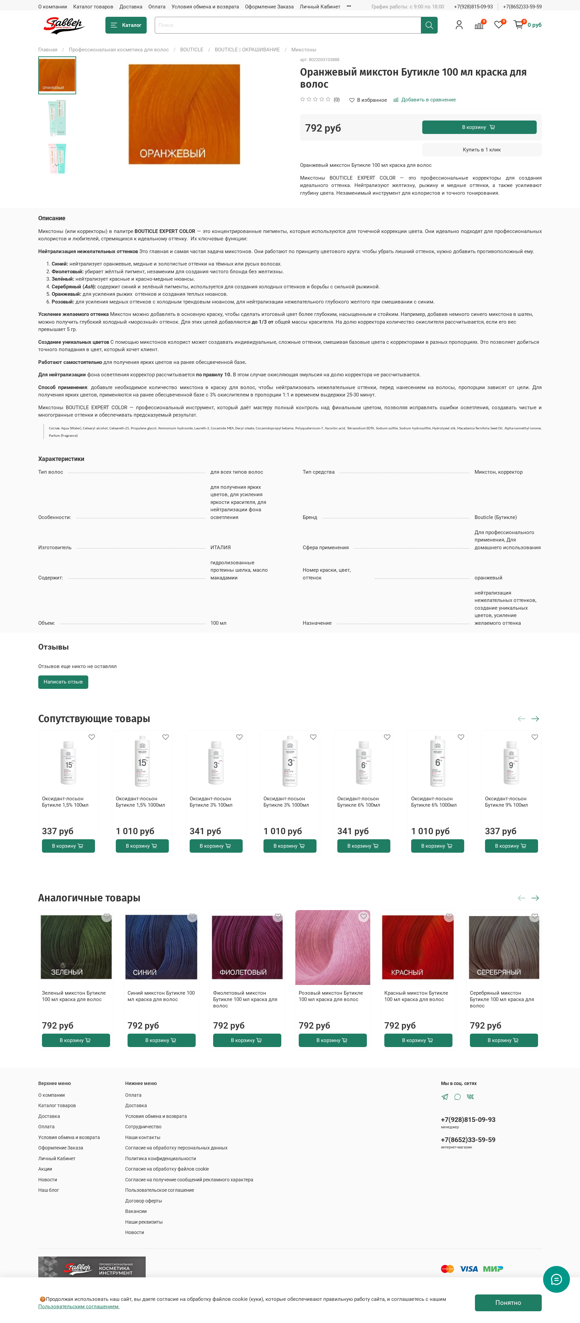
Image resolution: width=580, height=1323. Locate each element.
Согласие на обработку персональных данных (176, 1147)
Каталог (131, 25)
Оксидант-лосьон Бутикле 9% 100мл (506, 802)
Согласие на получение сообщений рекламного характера (189, 1179)
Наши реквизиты (144, 1222)
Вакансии (136, 1211)
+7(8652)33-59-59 (522, 7)
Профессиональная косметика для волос (119, 50)
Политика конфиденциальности (160, 1158)
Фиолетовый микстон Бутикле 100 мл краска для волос (245, 999)
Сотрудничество (143, 1126)
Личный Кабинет (320, 7)
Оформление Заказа (269, 7)
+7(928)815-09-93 (473, 7)
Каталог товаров (93, 7)
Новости (47, 1179)
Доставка (130, 7)
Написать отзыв (63, 682)
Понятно (508, 1303)
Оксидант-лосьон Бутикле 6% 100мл (358, 802)
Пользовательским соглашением (79, 1307)
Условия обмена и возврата (205, 7)
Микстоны (304, 50)
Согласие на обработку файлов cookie (167, 1169)
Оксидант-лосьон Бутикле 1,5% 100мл (65, 802)
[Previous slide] (92, 115)
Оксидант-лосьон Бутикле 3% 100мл (211, 802)
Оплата (156, 7)
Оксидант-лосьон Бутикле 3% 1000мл (286, 802)
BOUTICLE (191, 50)
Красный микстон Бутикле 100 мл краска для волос (416, 996)
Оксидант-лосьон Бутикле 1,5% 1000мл (140, 802)
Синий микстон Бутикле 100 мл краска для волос (161, 996)
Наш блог (48, 1190)
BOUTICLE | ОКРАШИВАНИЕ (247, 50)
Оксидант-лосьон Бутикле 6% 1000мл (434, 802)
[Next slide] (57, 165)
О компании (52, 7)
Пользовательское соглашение (159, 1190)
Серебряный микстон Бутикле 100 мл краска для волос (502, 999)
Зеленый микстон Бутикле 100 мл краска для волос (74, 996)
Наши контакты (142, 1137)
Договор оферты (143, 1200)
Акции (45, 1169)
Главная (47, 50)
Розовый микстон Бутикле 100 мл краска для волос (331, 996)
